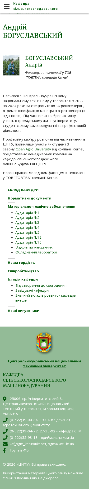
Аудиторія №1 (27, 212)
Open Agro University (33, 149)
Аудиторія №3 (27, 222)
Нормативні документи (29, 198)
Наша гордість (21, 262)
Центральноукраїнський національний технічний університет (44, 363)
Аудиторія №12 (28, 237)
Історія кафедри (23, 279)
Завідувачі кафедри (32, 290)
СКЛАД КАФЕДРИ (23, 189)
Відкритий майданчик (33, 247)
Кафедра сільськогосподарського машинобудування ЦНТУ (35, 8)
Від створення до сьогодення (40, 285)
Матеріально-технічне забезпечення (41, 206)
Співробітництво (23, 271)
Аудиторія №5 (27, 232)
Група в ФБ (19, 450)
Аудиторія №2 (27, 217)
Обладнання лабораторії (36, 252)
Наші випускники (23, 310)
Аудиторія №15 (28, 242)
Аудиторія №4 (27, 227)
